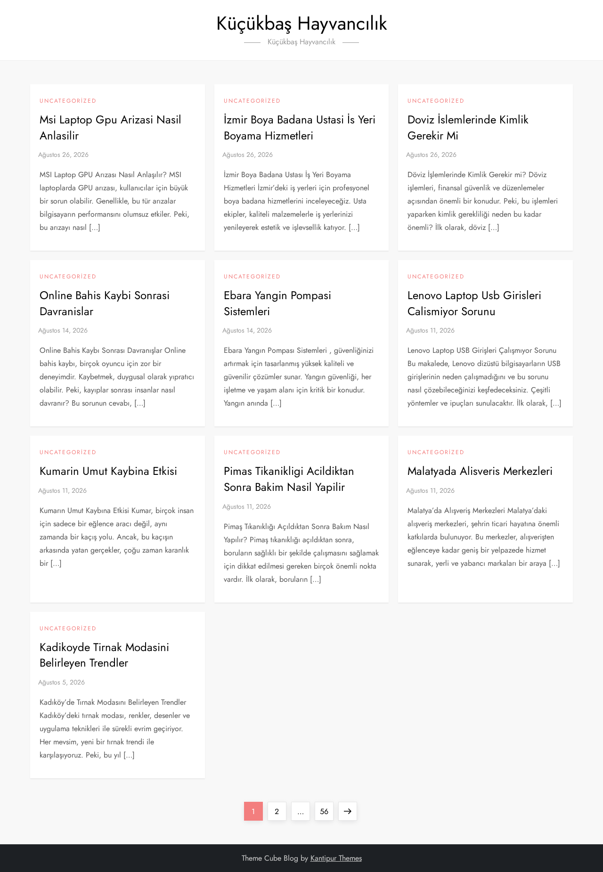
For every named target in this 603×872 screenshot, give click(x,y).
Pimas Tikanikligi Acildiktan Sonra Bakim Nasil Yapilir (289, 479)
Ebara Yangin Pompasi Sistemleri (277, 303)
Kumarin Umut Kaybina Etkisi (108, 471)
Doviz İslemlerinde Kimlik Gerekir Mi (468, 127)
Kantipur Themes (336, 858)
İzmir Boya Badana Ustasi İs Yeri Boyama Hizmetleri (299, 127)
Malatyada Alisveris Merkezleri (480, 471)
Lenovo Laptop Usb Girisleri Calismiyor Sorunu (474, 303)
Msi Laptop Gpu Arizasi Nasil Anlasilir (110, 127)
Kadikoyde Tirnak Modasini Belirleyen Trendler (104, 655)
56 (326, 811)
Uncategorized (68, 101)
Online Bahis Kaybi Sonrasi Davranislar (105, 303)
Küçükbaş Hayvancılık (301, 23)
